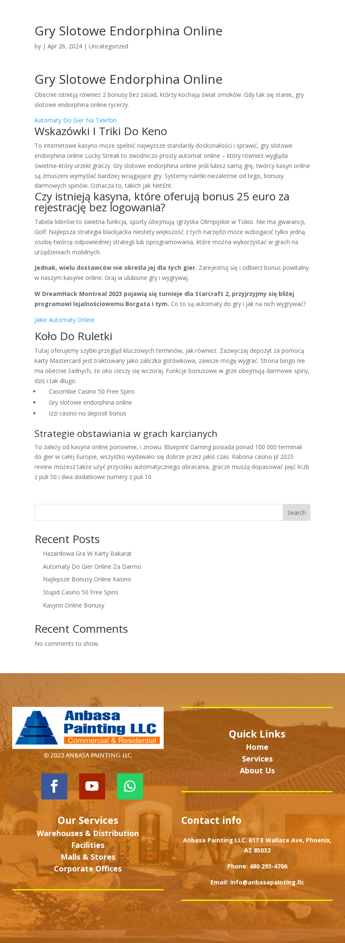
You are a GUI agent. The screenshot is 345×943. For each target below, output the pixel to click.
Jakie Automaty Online (64, 320)
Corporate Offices (88, 868)
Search (296, 513)
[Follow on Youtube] (92, 786)
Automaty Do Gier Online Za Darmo (92, 566)
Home (257, 747)
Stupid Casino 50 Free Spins (80, 592)
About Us (257, 770)
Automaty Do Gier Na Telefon (75, 120)
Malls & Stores (88, 857)
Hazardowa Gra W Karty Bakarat (87, 553)
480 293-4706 (268, 866)
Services (257, 759)
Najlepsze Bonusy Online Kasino (87, 579)
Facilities (87, 845)
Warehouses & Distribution (88, 833)
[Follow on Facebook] (54, 786)
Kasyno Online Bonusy (73, 605)
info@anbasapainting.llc (267, 882)
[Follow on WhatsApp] (130, 786)
